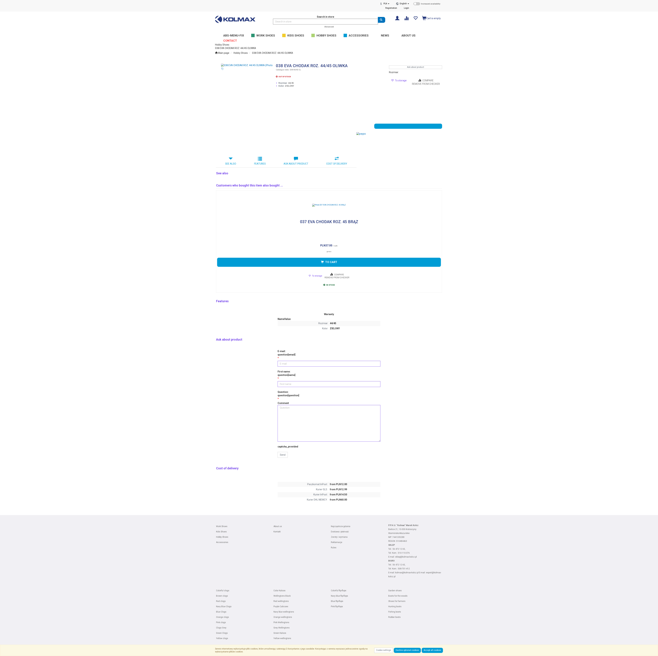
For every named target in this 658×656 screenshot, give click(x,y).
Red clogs (221, 601)
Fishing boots (394, 612)
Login (406, 8)
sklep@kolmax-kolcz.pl (406, 557)
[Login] (397, 18)
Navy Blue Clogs (223, 606)
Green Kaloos (279, 633)
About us (277, 526)
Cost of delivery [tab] (336, 163)
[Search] (381, 20)
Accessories (222, 542)
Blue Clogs (221, 612)
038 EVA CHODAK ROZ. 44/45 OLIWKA (272, 53)
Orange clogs (222, 617)
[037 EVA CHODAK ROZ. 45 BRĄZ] (329, 205)
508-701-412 (404, 568)
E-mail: (286, 353)
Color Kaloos (279, 590)
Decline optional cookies (407, 650)
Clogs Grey (221, 628)
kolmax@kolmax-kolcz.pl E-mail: (410, 572)
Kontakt (277, 531)
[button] (404, 3)
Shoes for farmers (396, 601)
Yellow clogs (222, 638)
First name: (286, 373)
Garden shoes (395, 590)
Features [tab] (260, 163)
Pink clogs (221, 622)
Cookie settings (383, 650)
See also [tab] (230, 163)
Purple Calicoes (280, 606)
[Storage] (415, 18)
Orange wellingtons (282, 617)
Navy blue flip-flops (339, 596)
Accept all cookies (432, 650)
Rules (333, 547)
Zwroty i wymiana (339, 537)
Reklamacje (336, 542)
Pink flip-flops (337, 606)
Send (282, 454)
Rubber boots (394, 617)
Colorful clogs (222, 590)
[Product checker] (406, 18)
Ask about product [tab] (296, 163)
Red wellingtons (281, 601)
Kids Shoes (221, 531)
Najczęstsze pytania (340, 526)
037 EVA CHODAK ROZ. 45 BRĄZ (329, 222)
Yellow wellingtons (282, 638)
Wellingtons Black (282, 596)
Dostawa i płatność (340, 531)
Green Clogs (222, 633)
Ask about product (415, 67)
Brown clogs (222, 596)
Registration (391, 8)
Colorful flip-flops (338, 590)
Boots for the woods (397, 596)
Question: (288, 394)
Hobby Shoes (241, 53)
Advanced (329, 27)
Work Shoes (221, 526)
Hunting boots (394, 606)
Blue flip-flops (337, 601)
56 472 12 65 (399, 549)
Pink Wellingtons (281, 622)
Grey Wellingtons (281, 628)
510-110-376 (404, 553)
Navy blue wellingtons (283, 612)
